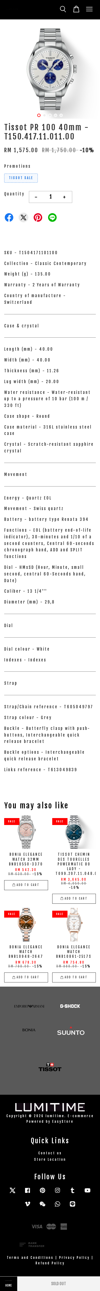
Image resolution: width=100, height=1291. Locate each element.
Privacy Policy (74, 1258)
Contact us (50, 1153)
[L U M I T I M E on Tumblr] (72, 1193)
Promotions (17, 166)
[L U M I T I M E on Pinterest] (42, 1193)
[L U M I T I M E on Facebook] (27, 1193)
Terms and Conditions (30, 1258)
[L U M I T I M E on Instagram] (57, 1193)
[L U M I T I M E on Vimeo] (27, 1207)
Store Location (50, 1159)
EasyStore (63, 1121)
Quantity (14, 194)
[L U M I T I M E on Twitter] (12, 1193)
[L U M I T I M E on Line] (72, 1207)
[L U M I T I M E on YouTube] (87, 1193)
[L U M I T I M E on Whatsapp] (57, 1207)
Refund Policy (50, 1263)
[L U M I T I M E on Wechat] (42, 1207)
